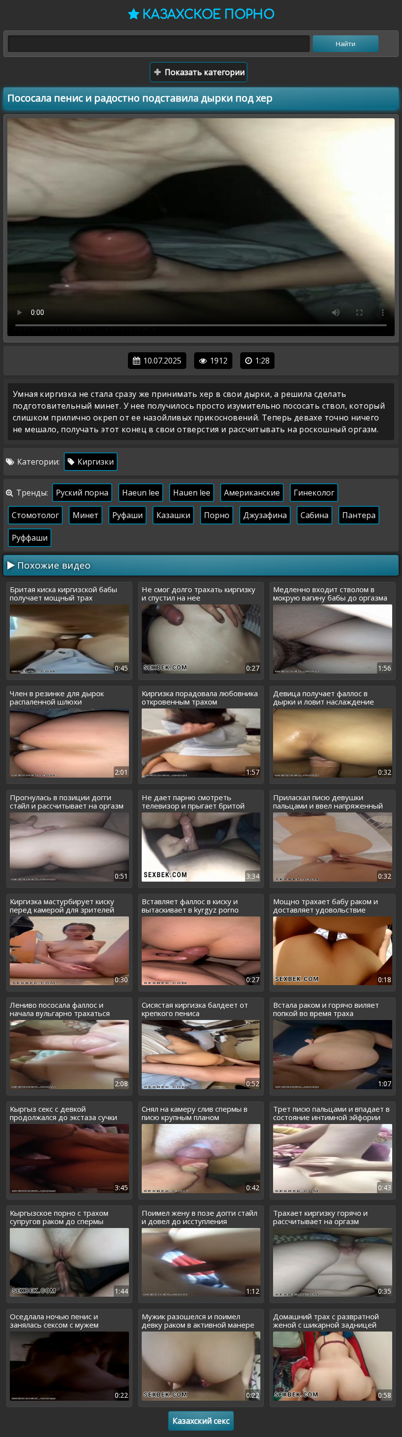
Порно (216, 515)
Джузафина (265, 515)
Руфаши (127, 515)
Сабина (314, 515)
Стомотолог (35, 515)
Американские (252, 492)
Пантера (359, 515)
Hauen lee (191, 492)
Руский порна (82, 492)
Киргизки (94, 461)
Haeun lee (140, 492)
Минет (86, 515)
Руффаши (30, 537)
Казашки (173, 515)
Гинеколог (314, 492)
